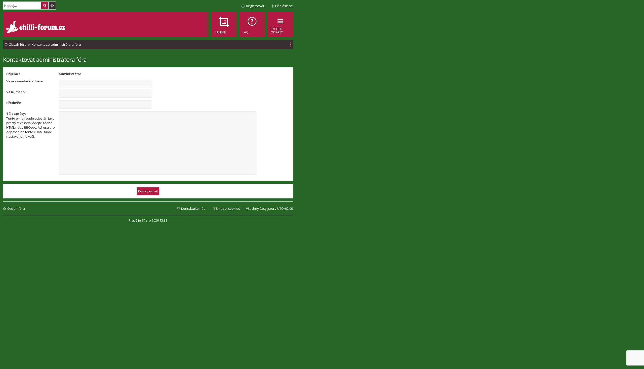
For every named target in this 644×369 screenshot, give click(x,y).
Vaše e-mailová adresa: (25, 81)
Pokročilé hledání (52, 5)
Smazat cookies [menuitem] (228, 208)
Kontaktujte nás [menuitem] (193, 208)
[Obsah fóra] (36, 27)
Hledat (44, 5)
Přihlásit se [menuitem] (284, 6)
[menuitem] (252, 24)
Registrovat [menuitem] (255, 6)
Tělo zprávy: (16, 113)
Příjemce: (13, 74)
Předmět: (13, 102)
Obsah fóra (16, 208)
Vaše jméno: (15, 92)
